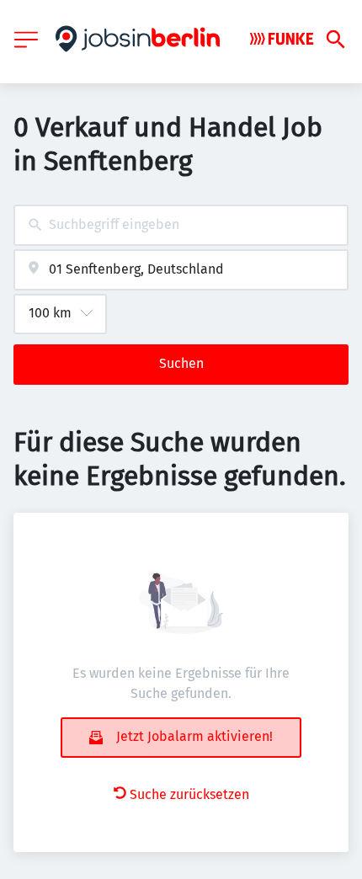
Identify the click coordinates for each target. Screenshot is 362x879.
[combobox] (181, 225)
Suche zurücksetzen (189, 794)
